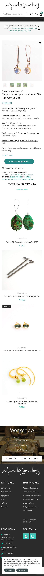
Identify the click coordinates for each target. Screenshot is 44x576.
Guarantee (27, 511)
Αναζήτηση (30, 14)
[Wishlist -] (36, 15)
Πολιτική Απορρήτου (31, 499)
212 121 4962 (8, 554)
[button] (12, 168)
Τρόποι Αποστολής (30, 492)
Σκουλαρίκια (23, 26)
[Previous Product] (38, 27)
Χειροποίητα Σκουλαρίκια (23, 179)
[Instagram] (33, 536)
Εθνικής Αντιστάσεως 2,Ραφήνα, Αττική (7, 537)
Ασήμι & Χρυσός (27, 175)
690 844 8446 (22, 450)
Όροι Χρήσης (28, 503)
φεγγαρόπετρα (7, 179)
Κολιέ (3, 499)
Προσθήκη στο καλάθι (19, 161)
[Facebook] (26, 536)
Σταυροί (4, 507)
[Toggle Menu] (41, 19)
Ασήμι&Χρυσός (15, 177)
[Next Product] (38, 29)
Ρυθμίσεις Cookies (30, 507)
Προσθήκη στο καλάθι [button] (22, 412)
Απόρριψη (22, 570)
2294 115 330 (8, 543)
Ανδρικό (4, 503)
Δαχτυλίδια (5, 488)
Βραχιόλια (5, 496)
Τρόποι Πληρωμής (30, 488)
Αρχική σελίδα (10, 26)
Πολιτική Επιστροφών (32, 496)
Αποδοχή (9, 570)
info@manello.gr (22, 445)
